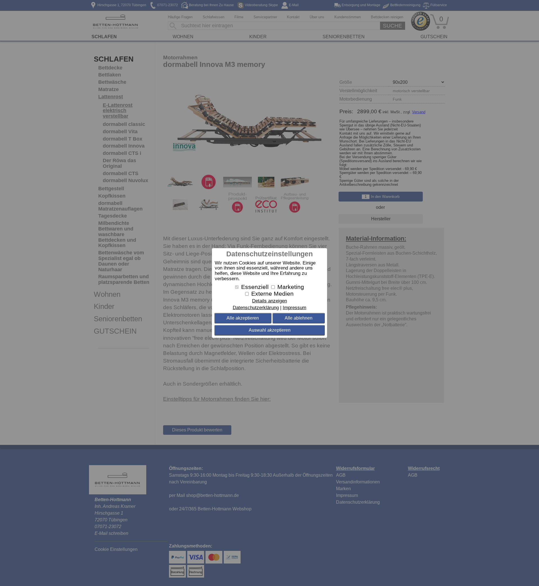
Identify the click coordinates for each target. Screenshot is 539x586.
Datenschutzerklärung (256, 307)
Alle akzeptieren (243, 318)
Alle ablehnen (298, 318)
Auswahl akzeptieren (270, 330)
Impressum (294, 307)
